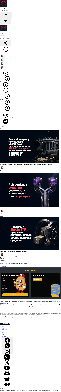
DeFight (3, 326)
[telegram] (7, 346)
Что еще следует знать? (4, 266)
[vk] (7, 359)
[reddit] (7, 381)
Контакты (3, 328)
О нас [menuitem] (2, 126)
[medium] (7, 386)
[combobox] (7, 342)
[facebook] (7, 340)
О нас (2, 333)
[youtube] (7, 370)
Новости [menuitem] (3, 125)
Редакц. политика (4, 336)
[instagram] (7, 351)
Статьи (2, 33)
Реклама (3, 325)
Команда (3, 327)
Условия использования (4, 329)
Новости (3, 32)
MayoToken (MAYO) (6, 303)
